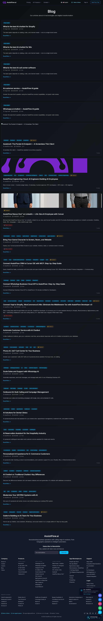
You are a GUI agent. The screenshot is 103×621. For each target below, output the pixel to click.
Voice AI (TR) (21, 569)
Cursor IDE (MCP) (91, 574)
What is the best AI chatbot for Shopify (19, 26)
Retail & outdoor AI (73, 599)
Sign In (86, 2)
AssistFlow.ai (51, 536)
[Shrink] (101, 615)
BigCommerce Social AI (41, 578)
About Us (3, 561)
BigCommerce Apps (74, 565)
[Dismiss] (100, 589)
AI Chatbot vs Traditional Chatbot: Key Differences (24, 474)
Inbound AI (21, 563)
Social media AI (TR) (40, 572)
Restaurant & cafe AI (6, 599)
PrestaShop (72, 580)
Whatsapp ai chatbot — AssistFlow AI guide (21, 109)
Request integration (91, 576)
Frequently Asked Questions (94, 563)
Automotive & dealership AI (75, 597)
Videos (3, 570)
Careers (3, 565)
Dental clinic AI (21, 597)
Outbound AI (21, 574)
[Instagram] (90, 613)
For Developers (90, 570)
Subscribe (64, 552)
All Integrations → (91, 572)
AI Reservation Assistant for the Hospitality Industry (24, 433)
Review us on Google (43, 613)
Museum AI (88, 601)
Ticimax (71, 578)
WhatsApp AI (38, 584)
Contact (46, 2)
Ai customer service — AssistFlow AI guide (20, 88)
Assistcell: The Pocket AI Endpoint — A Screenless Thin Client (28, 144)
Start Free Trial (95, 2)
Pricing (28, 2)
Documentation (90, 565)
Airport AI (37, 601)
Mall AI (70, 601)
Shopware (72, 582)
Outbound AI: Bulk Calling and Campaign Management (26, 392)
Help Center (90, 561)
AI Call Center (21, 567)
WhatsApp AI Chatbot (40, 565)
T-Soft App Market (74, 570)
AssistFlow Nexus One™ (58, 574)
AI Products (36, 2)
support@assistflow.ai (29, 613)
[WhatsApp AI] (100, 608)
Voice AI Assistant (22, 572)
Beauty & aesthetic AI (57, 597)
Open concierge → (87, 594)
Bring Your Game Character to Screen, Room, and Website (27, 240)
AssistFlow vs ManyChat (41, 580)
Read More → (7, 35)
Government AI (72, 603)
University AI (55, 601)
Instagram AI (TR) (39, 567)
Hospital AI (88, 599)
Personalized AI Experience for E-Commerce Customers (26, 454)
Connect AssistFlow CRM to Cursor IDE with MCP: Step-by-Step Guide (32, 263)
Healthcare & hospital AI (41, 597)
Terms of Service (91, 585)
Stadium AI (54, 603)
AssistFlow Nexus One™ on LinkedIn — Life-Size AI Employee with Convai (33, 214)
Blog (2, 568)
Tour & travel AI (22, 599)
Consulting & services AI (58, 599)
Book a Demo (77, 2)
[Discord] (100, 595)
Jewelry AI (3, 601)
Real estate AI (89, 597)
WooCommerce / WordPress (76, 568)
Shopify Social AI (39, 574)
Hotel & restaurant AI (6, 597)
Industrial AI (4, 603)
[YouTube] (93, 613)
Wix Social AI (38, 576)
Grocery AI (3, 605)
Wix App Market (73, 563)
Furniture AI (21, 603)
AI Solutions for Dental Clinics (15, 413)
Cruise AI (37, 603)
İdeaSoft (71, 575)
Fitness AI (20, 605)
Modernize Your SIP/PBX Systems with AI (20, 495)
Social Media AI (39, 586)
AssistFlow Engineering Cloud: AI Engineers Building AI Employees (30, 179)
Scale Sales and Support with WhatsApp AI (21, 371)
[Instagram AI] (100, 604)
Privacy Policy (90, 583)
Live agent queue (17, 613)
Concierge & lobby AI (40, 599)
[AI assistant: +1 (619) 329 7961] (100, 612)
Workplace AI (89, 603)
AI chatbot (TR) (39, 569)
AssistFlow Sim (56, 567)
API (87, 568)
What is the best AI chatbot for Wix (17, 47)
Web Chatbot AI (39, 582)
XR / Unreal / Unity (57, 569)
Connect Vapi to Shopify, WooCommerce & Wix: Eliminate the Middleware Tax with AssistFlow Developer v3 (47, 305)
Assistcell (54, 572)
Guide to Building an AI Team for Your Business (22, 516)
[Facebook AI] (100, 599)
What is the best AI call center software (19, 68)
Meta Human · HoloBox (58, 563)
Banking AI (20, 601)
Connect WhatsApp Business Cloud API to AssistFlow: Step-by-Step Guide (34, 284)
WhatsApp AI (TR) (39, 563)
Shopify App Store (74, 561)
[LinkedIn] (87, 613)
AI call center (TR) (22, 565)
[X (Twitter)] (85, 613)
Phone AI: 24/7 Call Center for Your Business (21, 351)
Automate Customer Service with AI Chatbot (21, 330)
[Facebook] (95, 613)
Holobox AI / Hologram (58, 565)
